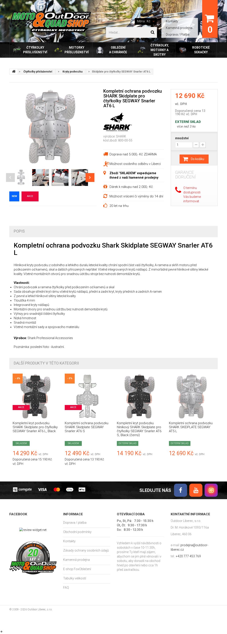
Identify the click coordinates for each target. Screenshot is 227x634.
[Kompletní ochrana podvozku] (87, 396)
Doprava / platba (74, 522)
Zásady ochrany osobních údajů (86, 550)
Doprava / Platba (177, 34)
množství (182, 138)
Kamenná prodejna (179, 28)
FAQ (66, 587)
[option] (50, 126)
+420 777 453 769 (188, 556)
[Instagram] (211, 490)
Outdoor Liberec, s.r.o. (39, 609)
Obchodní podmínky (77, 532)
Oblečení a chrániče (118, 50)
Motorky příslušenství (77, 50)
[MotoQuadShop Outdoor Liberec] (50, 21)
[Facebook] (180, 490)
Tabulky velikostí (74, 578)
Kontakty (172, 21)
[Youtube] (195, 490)
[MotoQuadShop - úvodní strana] (14, 71)
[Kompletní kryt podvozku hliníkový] (139, 396)
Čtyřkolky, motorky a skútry (160, 50)
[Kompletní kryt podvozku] (35, 396)
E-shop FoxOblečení (77, 569)
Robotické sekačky (201, 50)
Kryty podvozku (72, 71)
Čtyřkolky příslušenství (35, 50)
